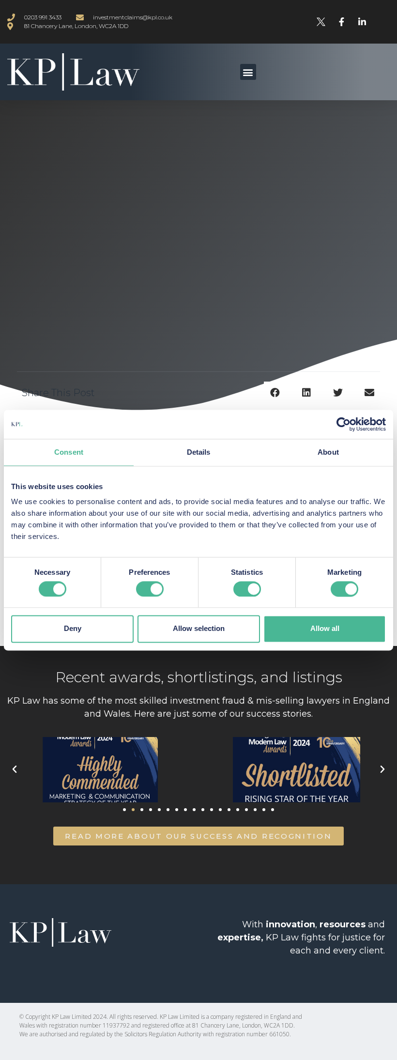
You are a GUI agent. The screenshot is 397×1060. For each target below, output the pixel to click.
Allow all (324, 629)
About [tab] (328, 452)
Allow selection (199, 629)
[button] (248, 72)
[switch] (150, 589)
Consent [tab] (68, 452)
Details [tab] (199, 452)
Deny (72, 629)
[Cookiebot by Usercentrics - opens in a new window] (343, 424)
